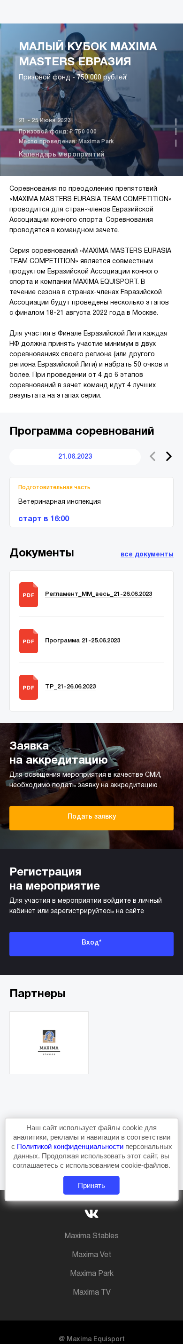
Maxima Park (92, 1274)
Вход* (91, 943)
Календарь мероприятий (61, 155)
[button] (169, 456)
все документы (147, 555)
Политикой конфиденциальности (71, 1146)
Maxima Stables (91, 1236)
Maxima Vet (91, 1255)
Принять (91, 1185)
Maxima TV (92, 1292)
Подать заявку (92, 817)
